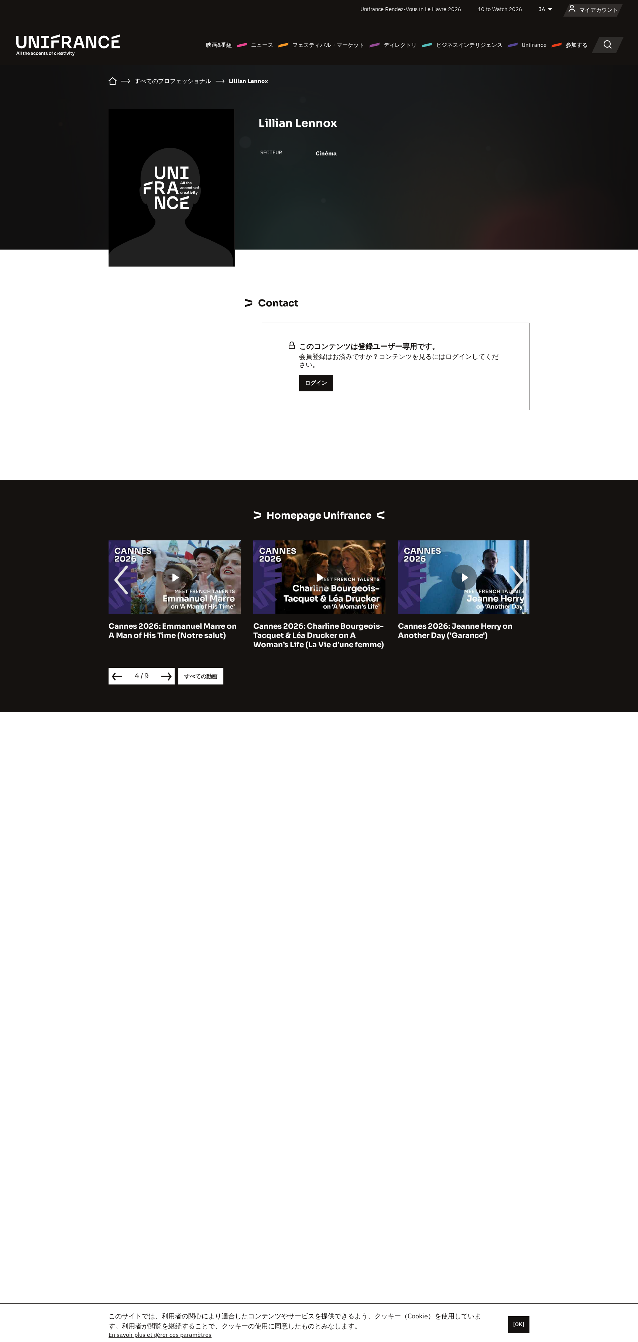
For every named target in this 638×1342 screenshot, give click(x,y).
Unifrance (534, 44)
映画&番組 (219, 44)
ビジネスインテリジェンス (469, 44)
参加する (577, 44)
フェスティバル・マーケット (328, 44)
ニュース (262, 44)
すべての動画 (200, 676)
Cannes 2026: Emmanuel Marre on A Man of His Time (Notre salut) (173, 631)
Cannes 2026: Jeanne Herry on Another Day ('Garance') (455, 631)
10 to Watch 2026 (500, 9)
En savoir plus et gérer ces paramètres (160, 1334)
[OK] (518, 1324)
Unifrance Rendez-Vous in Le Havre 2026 (410, 9)
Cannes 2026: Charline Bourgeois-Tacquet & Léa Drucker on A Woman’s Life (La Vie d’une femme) (318, 635)
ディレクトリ (400, 44)
